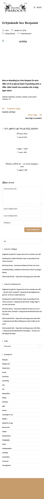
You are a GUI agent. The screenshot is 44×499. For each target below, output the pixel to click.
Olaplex (4, 431)
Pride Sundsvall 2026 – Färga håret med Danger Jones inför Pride (21, 276)
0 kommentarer (26, 33)
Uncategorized (6, 465)
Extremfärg (5, 381)
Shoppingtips (6, 440)
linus (7, 30)
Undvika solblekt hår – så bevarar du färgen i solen (22, 165)
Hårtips (4, 398)
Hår (3, 389)
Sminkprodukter (7, 448)
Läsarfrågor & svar (7, 415)
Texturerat (5, 461)
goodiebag (18, 97)
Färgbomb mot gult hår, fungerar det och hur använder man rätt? (21, 254)
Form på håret (22, 134)
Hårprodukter (6, 393)
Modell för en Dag (7, 423)
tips (10, 99)
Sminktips (5, 453)
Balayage (5, 360)
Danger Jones (6, 368)
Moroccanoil (5, 427)
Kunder (4, 410)
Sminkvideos (6, 457)
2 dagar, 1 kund (22, 149)
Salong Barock (10, 33)
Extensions (5, 376)
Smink (4, 444)
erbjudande (11, 97)
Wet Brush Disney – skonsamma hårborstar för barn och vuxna (20, 265)
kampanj (24, 97)
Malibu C (4, 419)
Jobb (3, 406)
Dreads (4, 372)
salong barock (32, 97)
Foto (3, 385)
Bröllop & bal (6, 364)
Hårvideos (5, 402)
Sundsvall (5, 99)
